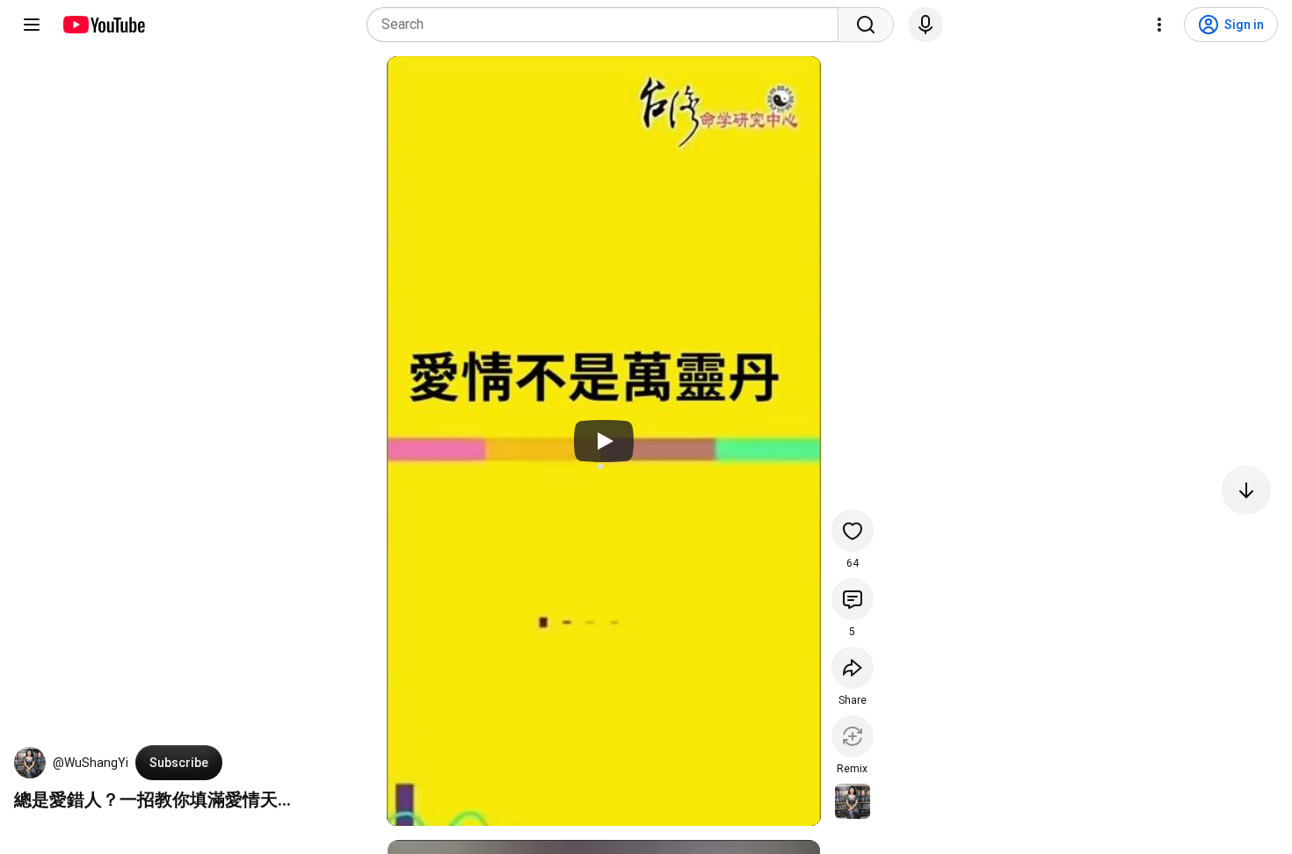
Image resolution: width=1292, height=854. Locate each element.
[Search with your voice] (925, 24)
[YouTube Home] (103, 24)
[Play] (604, 441)
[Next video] (1246, 490)
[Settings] (1159, 24)
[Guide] (31, 24)
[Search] (866, 24)
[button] (30, 762)
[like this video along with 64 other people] (852, 531)
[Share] (852, 668)
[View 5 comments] (852, 599)
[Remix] (852, 736)
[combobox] (607, 24)
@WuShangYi (90, 763)
